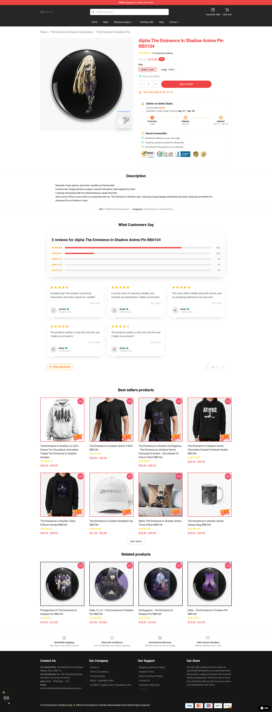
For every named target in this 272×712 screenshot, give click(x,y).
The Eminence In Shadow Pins (113, 32)
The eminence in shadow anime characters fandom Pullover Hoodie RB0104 (208, 449)
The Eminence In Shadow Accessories (72, 32)
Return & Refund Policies (151, 676)
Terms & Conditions (99, 671)
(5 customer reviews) (162, 53)
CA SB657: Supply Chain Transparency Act (110, 685)
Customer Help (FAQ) (149, 685)
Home (43, 32)
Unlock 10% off (6, 698)
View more (136, 541)
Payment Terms (146, 671)
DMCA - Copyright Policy (102, 680)
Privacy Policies (97, 676)
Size (141, 64)
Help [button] (266, 708)
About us (94, 667)
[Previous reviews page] (207, 367)
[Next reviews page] (222, 367)
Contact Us (144, 680)
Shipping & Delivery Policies (152, 667)
